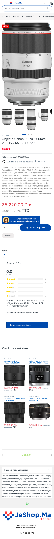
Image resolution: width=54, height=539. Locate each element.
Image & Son (31, 16)
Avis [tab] (4, 251)
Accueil (5, 16)
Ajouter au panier (37, 228)
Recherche (48, 8)
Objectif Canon (7, 136)
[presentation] (51, 455)
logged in (21, 312)
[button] (50, 25)
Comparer (41, 161)
